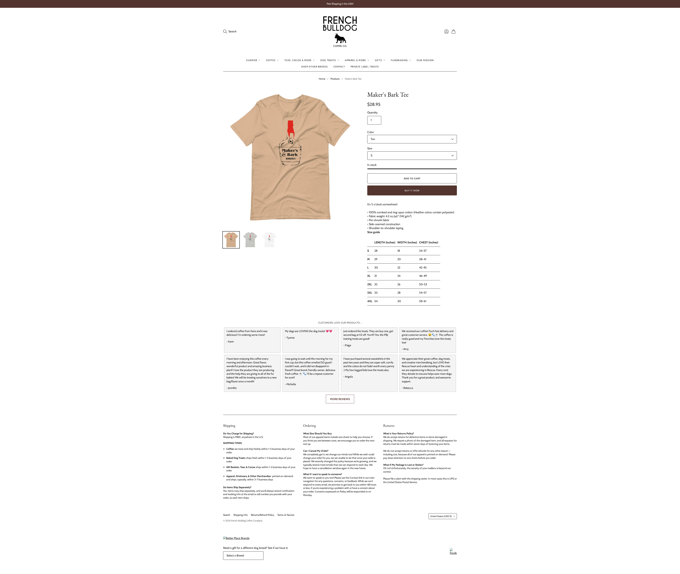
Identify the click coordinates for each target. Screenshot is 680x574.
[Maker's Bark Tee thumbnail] (231, 240)
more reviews (340, 399)
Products (335, 78)
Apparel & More (355, 60)
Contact (339, 66)
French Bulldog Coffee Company (246, 520)
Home (322, 78)
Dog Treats (328, 60)
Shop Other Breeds (314, 66)
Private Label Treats (365, 66)
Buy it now (412, 190)
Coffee (271, 60)
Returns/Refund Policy (262, 514)
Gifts (378, 60)
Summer (251, 60)
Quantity (372, 112)
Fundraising (399, 60)
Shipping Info (240, 514)
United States (441, 516)
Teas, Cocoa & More (297, 60)
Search (226, 514)
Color (370, 132)
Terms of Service (285, 514)
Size (369, 148)
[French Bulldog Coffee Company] (340, 31)
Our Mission (425, 60)
